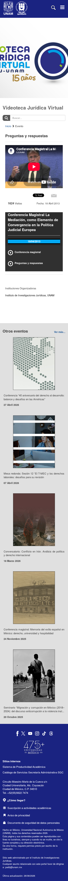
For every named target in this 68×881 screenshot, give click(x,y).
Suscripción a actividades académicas (29, 808)
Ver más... (59, 332)
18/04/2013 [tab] (34, 241)
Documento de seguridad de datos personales (33, 822)
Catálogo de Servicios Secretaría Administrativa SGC (33, 772)
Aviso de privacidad (18, 815)
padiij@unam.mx (13, 867)
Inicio (8, 126)
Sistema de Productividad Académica (24, 767)
